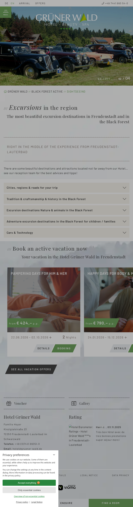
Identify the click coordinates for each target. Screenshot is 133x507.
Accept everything (27, 483)
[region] (29, 467)
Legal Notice (36, 502)
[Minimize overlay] (54, 454)
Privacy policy (22, 502)
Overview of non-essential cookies (29, 496)
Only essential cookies (29, 490)
